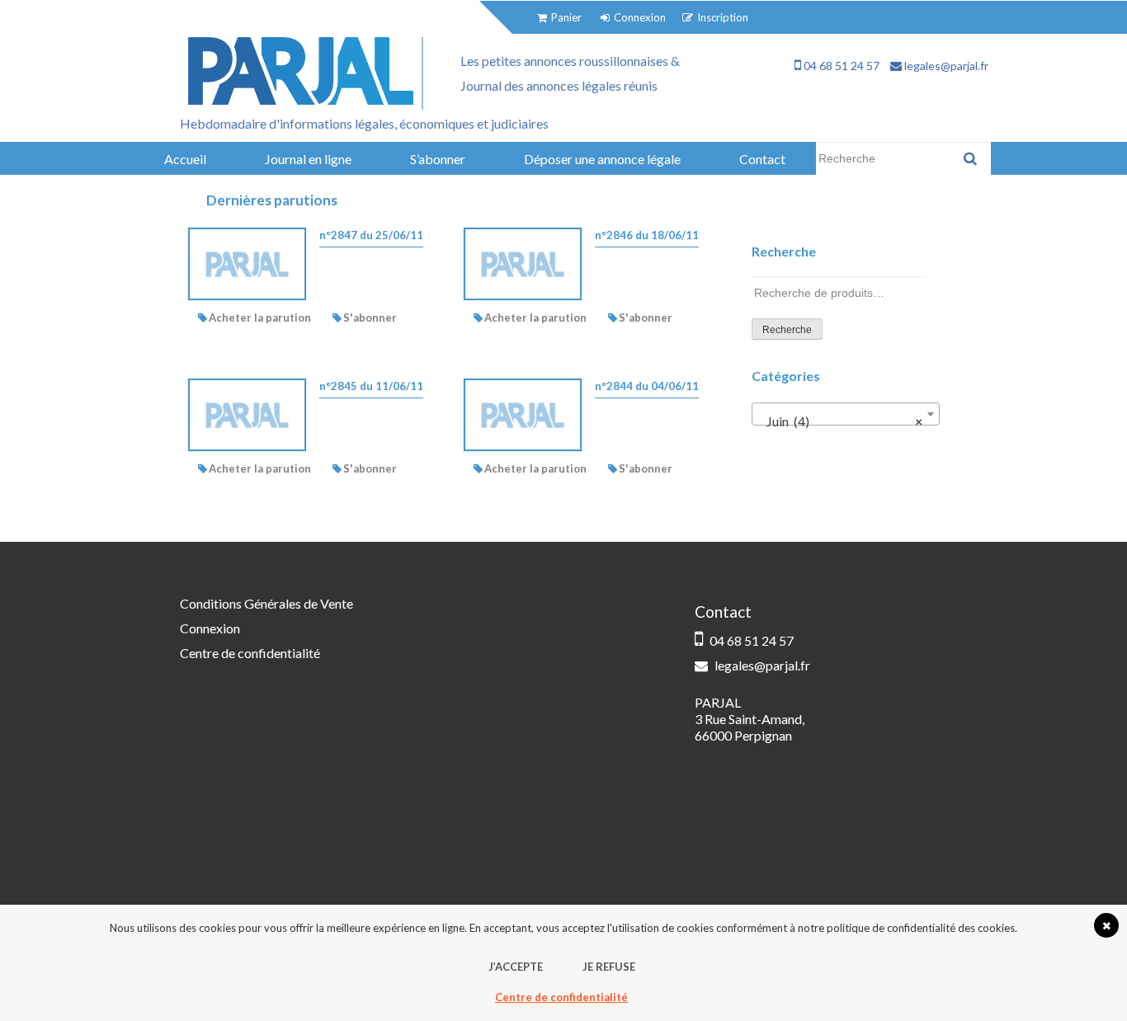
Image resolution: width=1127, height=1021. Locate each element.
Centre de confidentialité (250, 653)
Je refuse (608, 966)
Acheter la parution (260, 317)
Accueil (185, 159)
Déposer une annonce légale (602, 159)
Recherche (787, 330)
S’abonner (437, 159)
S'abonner (370, 317)
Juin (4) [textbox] (840, 421)
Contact (762, 159)
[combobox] (846, 414)
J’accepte (515, 966)
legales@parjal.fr (945, 66)
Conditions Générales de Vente (266, 603)
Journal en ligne (308, 159)
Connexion (210, 628)
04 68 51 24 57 (840, 66)
